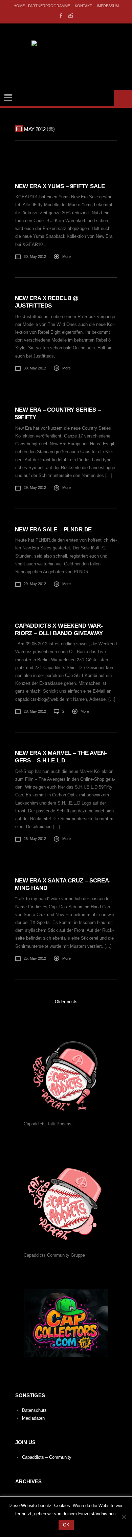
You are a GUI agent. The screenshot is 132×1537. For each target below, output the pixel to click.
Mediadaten (33, 1418)
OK (66, 1524)
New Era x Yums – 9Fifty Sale (60, 186)
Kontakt (83, 6)
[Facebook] (60, 15)
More (66, 256)
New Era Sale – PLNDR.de (53, 529)
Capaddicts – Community (46, 1457)
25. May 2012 (35, 958)
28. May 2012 (35, 711)
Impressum (108, 6)
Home (19, 6)
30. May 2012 (35, 256)
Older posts (66, 1001)
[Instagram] (70, 15)
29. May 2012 (35, 487)
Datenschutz (34, 1410)
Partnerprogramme (49, 6)
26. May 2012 (35, 839)
